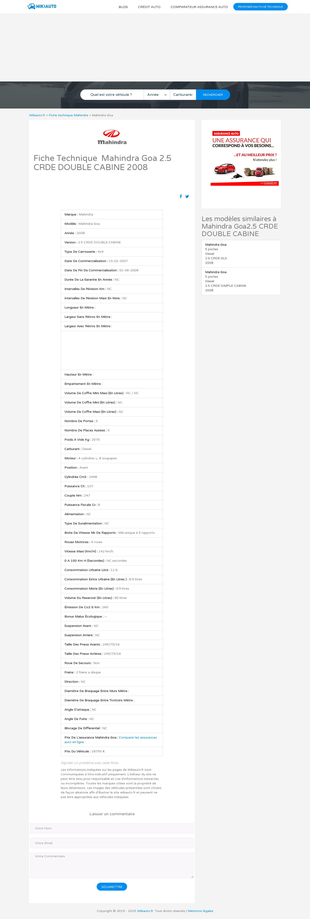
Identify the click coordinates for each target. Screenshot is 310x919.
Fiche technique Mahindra (68, 115)
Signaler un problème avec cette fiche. (90, 763)
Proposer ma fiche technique (260, 6)
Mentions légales (200, 911)
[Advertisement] (155, 47)
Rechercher (213, 95)
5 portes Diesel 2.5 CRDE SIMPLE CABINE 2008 (225, 281)
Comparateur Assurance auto (199, 7)
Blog (123, 7)
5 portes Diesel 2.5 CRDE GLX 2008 (216, 254)
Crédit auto (149, 7)
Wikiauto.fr (37, 115)
